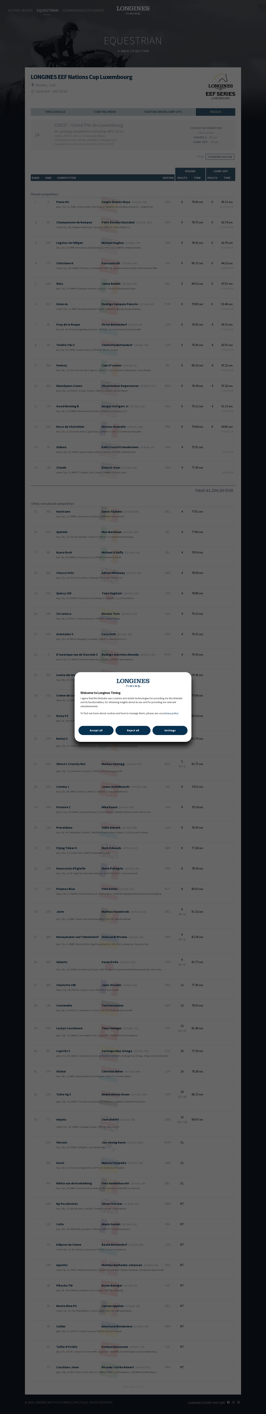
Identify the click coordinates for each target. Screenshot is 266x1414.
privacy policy (170, 713)
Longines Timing (133, 683)
